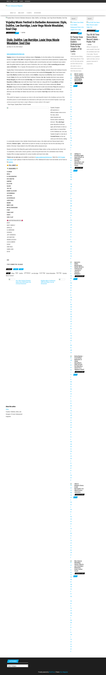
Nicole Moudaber (50, 273)
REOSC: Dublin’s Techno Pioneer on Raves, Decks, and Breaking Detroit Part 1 (79, 77)
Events (15, 269)
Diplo (16, 273)
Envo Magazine (64, 672)
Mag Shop (15, 1)
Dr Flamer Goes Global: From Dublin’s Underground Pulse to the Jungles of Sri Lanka (76, 44)
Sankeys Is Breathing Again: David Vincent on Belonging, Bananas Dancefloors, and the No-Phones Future (79, 159)
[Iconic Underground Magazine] (7, 12)
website (11, 162)
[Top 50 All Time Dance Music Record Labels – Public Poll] (93, 25)
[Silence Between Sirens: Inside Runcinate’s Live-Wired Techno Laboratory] (71, 520)
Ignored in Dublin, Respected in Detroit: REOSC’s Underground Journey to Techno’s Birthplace (79, 268)
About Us (9, 1)
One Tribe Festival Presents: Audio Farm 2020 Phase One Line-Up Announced (23, 282)
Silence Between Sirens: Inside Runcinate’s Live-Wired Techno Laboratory (79, 488)
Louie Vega (42, 273)
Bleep (12, 273)
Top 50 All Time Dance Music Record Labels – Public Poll (93, 38)
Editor (23, 32)
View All (73, 18)
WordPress (52, 672)
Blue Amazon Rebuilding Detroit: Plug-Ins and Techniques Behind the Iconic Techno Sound (79, 566)
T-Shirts (21, 1)
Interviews (27, 1)
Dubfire (21, 273)
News (21, 269)
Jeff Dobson (27, 273)
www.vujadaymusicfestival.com (44, 157)
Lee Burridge (34, 273)
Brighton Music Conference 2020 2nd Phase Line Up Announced (48, 282)
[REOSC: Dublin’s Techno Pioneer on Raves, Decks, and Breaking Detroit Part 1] (71, 112)
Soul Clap (58, 273)
